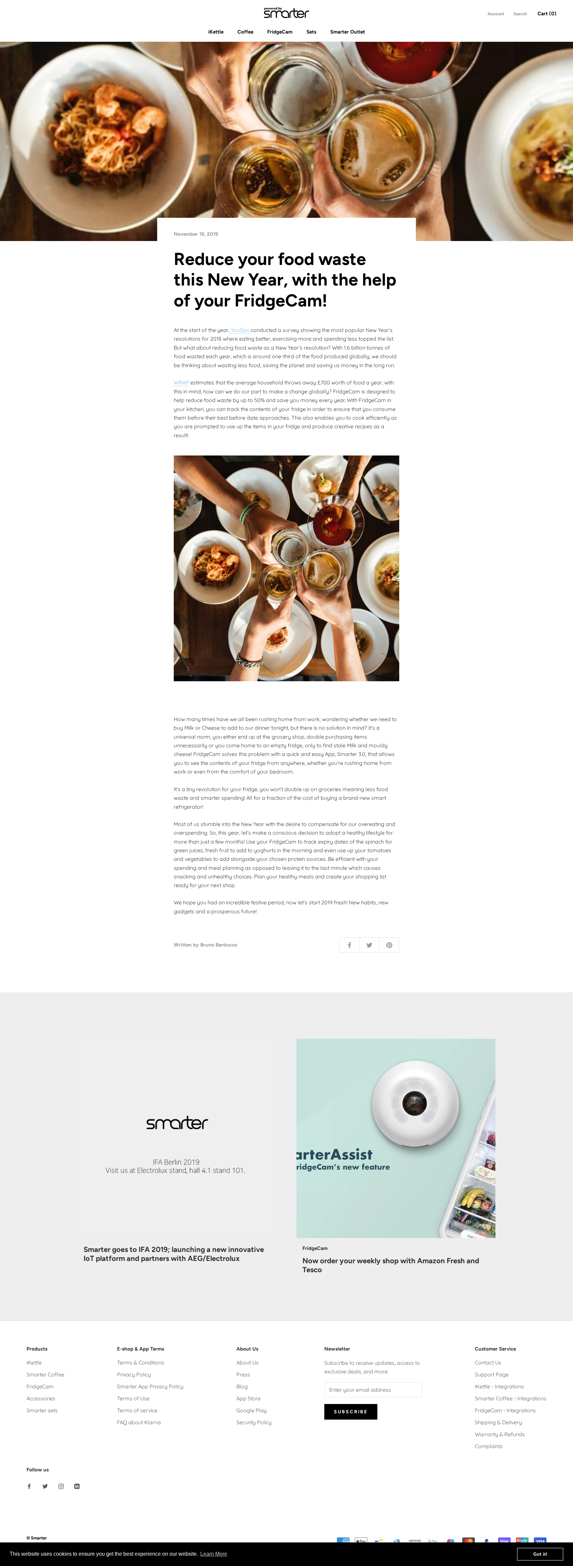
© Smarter (37, 1537)
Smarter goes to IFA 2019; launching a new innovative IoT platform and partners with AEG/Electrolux (174, 1254)
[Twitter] (45, 1485)
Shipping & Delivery (498, 1422)
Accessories (41, 1398)
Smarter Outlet (347, 32)
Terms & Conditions (140, 1362)
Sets (311, 32)
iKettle (215, 32)
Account (495, 13)
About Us (247, 1362)
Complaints (489, 1446)
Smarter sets (42, 1410)
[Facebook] (29, 1485)
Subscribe (351, 1412)
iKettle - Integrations (499, 1386)
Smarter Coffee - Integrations (510, 1398)
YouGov (240, 330)
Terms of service (137, 1410)
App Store (248, 1398)
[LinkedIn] (77, 1485)
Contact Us (488, 1362)
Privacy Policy (134, 1374)
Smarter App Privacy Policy (150, 1386)
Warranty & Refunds (500, 1434)
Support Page (492, 1374)
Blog (242, 1386)
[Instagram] (61, 1485)
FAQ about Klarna (139, 1422)
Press (243, 1374)
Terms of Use (133, 1398)
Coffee (245, 32)
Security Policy (254, 1422)
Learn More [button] (213, 1554)
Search (520, 13)
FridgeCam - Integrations (505, 1410)
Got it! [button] (540, 1554)
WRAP (181, 382)
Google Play (251, 1410)
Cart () (547, 14)
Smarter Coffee (45, 1374)
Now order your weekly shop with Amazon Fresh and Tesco (390, 1265)
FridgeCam (279, 32)
